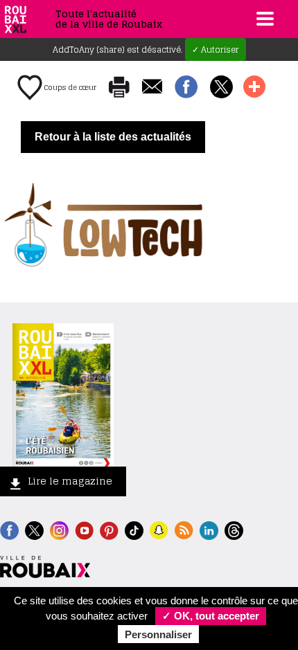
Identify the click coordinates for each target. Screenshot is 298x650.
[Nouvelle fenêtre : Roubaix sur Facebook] (9, 529)
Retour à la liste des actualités (113, 137)
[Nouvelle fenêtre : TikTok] (134, 529)
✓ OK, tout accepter (210, 616)
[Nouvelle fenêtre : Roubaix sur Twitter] (34, 529)
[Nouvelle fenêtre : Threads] (234, 529)
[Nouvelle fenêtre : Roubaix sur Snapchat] (159, 529)
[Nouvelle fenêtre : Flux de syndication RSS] (184, 529)
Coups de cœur (69, 87)
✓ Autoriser (215, 49)
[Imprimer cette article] (119, 88)
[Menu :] (263, 19)
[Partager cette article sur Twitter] (221, 87)
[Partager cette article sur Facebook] (186, 87)
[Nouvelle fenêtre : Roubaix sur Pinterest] (109, 529)
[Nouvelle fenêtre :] (84, 529)
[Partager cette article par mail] (152, 87)
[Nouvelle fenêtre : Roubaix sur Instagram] (59, 529)
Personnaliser (158, 634)
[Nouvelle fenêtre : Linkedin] (209, 529)
